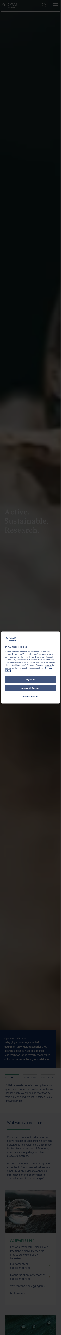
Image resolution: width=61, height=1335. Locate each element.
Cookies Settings (30, 696)
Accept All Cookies (30, 688)
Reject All (30, 679)
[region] (30, 667)
